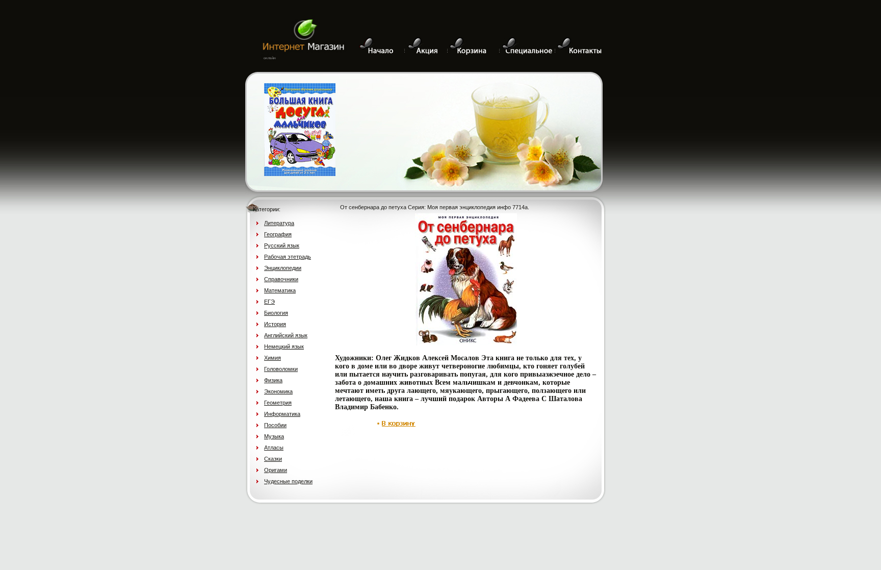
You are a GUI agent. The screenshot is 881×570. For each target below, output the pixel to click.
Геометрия (278, 403)
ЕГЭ (269, 302)
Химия (272, 358)
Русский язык (281, 245)
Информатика (282, 414)
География (278, 234)
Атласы (273, 447)
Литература (279, 223)
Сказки (273, 459)
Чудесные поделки (288, 481)
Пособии (275, 425)
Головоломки (281, 369)
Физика (273, 380)
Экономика (278, 391)
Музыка (274, 436)
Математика (280, 290)
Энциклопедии (282, 268)
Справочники (281, 279)
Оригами (275, 470)
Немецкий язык (284, 346)
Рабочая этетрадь (287, 257)
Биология (276, 313)
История (275, 324)
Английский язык (285, 335)
